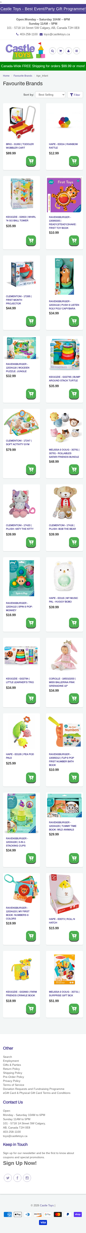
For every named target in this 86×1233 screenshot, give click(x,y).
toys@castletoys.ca (57, 34)
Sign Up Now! (20, 1163)
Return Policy (11, 1068)
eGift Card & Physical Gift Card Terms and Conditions (36, 1092)
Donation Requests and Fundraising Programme (33, 1088)
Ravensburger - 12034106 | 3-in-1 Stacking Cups (17, 842)
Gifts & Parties (12, 1064)
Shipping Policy (12, 1072)
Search (7, 1056)
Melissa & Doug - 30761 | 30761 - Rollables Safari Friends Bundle (64, 453)
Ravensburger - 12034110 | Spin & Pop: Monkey (19, 607)
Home (6, 75)
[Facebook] (17, 1178)
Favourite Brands (23, 75)
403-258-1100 (29, 34)
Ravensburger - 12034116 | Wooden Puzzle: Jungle (17, 368)
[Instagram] (27, 1178)
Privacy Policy (11, 1080)
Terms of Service (13, 1084)
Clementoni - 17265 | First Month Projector (19, 300)
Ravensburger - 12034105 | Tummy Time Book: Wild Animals (62, 826)
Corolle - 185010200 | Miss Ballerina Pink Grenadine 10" (62, 682)
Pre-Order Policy (13, 1076)
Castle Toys (47, 1205)
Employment (11, 1060)
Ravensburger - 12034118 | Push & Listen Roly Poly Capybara (64, 305)
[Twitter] (8, 1178)
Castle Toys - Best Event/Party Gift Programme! (43, 9)
